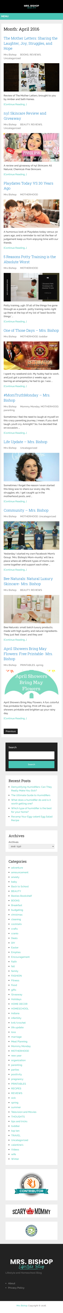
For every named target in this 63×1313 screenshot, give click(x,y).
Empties (16, 952)
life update (17, 1027)
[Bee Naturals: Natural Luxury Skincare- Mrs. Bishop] (31, 609)
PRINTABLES (27, 665)
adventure (17, 867)
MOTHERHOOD (29, 194)
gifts (13, 989)
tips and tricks (19, 1121)
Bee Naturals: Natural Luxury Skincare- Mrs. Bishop (28, 581)
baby (14, 881)
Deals (14, 938)
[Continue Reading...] (15, 104)
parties (15, 1069)
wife (13, 1154)
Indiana (15, 1013)
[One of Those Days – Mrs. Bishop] (31, 355)
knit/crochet (18, 1022)
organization (18, 1060)
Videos (15, 1149)
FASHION (16, 975)
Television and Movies (23, 1112)
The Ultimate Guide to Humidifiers (30, 795)
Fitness (15, 980)
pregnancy (17, 1079)
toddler (43, 336)
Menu (5, 16)
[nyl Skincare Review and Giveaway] (31, 147)
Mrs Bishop (10, 54)
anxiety (15, 877)
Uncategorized (12, 58)
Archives (14, 842)
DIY (13, 942)
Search (13, 747)
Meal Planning (19, 1041)
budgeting (17, 910)
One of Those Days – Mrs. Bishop (31, 330)
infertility (16, 1018)
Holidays (16, 999)
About (11, 1283)
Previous (11, 731)
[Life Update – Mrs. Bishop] (31, 467)
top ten (15, 1130)
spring (39, 665)
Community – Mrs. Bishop (26, 510)
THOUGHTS (18, 1116)
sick (13, 1097)
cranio (14, 933)
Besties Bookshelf (21, 895)
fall (13, 966)
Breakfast (16, 905)
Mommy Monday (30, 406)
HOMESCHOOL (20, 1008)
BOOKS (24, 54)
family (14, 971)
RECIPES (16, 1088)
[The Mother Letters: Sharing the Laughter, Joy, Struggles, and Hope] (31, 77)
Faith (14, 961)
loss (13, 1032)
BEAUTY (25, 124)
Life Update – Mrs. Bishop (25, 441)
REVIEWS (35, 54)
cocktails (16, 924)
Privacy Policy (16, 1287)
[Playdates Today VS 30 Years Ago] (31, 213)
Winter (15, 1159)
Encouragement (20, 957)
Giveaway (16, 994)
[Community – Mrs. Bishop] (31, 535)
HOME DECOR (19, 1003)
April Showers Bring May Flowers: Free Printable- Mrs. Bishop (28, 653)
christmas (16, 914)
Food (14, 985)
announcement (19, 872)
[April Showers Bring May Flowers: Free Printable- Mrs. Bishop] (31, 684)
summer (16, 1107)
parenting (9, 410)
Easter (15, 947)
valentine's (17, 1144)
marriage (16, 1036)
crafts (14, 928)
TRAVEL (15, 1135)
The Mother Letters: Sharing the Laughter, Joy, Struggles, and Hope (30, 43)
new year (16, 1055)
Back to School (20, 886)
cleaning (16, 919)
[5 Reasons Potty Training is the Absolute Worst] (31, 287)
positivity (16, 1074)
